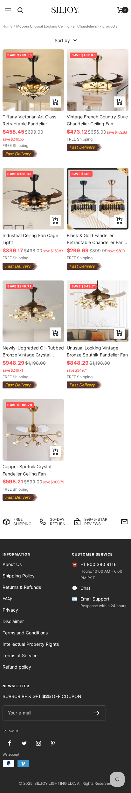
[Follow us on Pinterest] (52, 743)
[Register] (97, 713)
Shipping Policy (19, 575)
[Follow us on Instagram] (38, 743)
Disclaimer (13, 621)
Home (7, 26)
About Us (12, 564)
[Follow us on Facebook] (10, 743)
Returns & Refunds (22, 587)
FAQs (8, 598)
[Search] (20, 10)
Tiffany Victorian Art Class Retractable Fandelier (29, 120)
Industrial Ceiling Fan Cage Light (30, 239)
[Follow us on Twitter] (24, 743)
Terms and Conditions (25, 632)
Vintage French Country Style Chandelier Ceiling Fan (97, 120)
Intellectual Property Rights (31, 644)
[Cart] (120, 10)
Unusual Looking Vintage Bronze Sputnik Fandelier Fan (97, 351)
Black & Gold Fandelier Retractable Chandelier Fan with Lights (95, 239)
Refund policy (17, 667)
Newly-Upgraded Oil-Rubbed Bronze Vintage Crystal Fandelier (33, 351)
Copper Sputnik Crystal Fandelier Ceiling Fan (27, 470)
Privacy (10, 610)
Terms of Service (20, 655)
